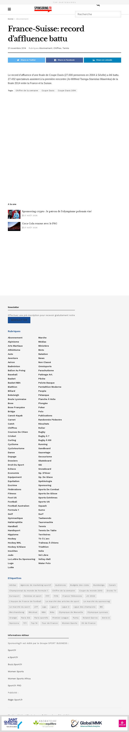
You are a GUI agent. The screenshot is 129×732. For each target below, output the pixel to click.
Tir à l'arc (43, 538)
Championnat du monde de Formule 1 (28, 591)
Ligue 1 (54, 607)
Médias (42, 341)
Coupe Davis (48, 90)
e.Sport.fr (13, 657)
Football (12, 501)
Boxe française (16, 407)
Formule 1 (13, 510)
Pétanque (43, 395)
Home (10, 19)
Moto (41, 350)
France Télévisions (72, 596)
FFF (48, 596)
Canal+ (112, 585)
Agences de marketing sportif (36, 585)
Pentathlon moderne (49, 387)
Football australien (18, 506)
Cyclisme (13, 444)
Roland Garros (90, 618)
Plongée (43, 403)
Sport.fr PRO (14, 685)
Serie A (106, 618)
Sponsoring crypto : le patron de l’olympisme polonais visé (57, 211)
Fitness (12, 493)
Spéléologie (45, 481)
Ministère (43, 346)
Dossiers (13, 460)
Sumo (41, 510)
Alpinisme (13, 341)
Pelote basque (46, 382)
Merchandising (16, 612)
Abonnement (22, 19)
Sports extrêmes (47, 497)
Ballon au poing (16, 370)
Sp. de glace (45, 477)
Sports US (44, 501)
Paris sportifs (41, 618)
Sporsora (14, 623)
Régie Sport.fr (15, 699)
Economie (13, 473)
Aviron (11, 362)
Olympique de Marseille (71, 612)
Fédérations (14, 489)
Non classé (44, 362)
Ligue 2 (65, 607)
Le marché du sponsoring (97, 601)
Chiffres (57, 48)
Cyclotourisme (16, 448)
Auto (10, 354)
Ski (40, 464)
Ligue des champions (84, 607)
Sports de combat (48, 489)
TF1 (25, 623)
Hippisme (13, 534)
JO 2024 (90, 596)
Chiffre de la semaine (27, 90)
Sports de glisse (47, 493)
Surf (40, 514)
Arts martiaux (15, 346)
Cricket (12, 436)
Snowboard (44, 469)
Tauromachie (45, 522)
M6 (101, 607)
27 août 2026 (30, 215)
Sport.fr (12, 650)
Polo (40, 411)
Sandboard (44, 448)
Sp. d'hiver (44, 473)
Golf (10, 514)
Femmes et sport (32, 596)
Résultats (43, 423)
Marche (42, 337)
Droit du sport (16, 464)
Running (43, 444)
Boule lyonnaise (17, 399)
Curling (12, 440)
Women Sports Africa (19, 678)
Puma (76, 618)
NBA (44, 612)
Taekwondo (44, 518)
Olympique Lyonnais (97, 612)
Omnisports (45, 366)
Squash (42, 506)
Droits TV (111, 591)
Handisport (14, 530)
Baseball (12, 374)
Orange (13, 618)
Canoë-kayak (15, 415)
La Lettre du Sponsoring (21, 559)
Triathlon (43, 547)
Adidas (12, 585)
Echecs (12, 469)
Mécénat (33, 612)
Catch (11, 423)
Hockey (12, 538)
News (41, 358)
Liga (44, 607)
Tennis (65, 48)
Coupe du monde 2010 (90, 591)
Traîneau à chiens (48, 542)
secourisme (45, 456)
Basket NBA (14, 382)
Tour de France (50, 623)
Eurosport (14, 596)
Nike (52, 612)
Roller (41, 428)
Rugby (41, 432)
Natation (43, 354)
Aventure (13, 358)
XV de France (88, 623)
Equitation (13, 481)
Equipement (15, 477)
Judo (10, 555)
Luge (11, 563)
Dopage (12, 456)
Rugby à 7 (43, 436)
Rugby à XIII (44, 440)
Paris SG (25, 618)
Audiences (60, 585)
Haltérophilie (15, 522)
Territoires (44, 534)
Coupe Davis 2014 (67, 90)
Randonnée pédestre (50, 419)
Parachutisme (46, 370)
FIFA (56, 596)
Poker (41, 407)
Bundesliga (98, 585)
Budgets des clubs (79, 585)
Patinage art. (45, 374)
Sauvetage (44, 452)
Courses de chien (18, 432)
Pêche (41, 378)
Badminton (14, 366)
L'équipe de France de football (25, 601)
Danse (11, 452)
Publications (45, 415)
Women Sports (69, 623)
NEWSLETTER (19, 320)
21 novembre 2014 (17, 48)
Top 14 (34, 623)
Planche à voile (47, 399)
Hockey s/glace (17, 547)
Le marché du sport (19, 607)
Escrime (12, 485)
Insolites (13, 551)
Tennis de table (47, 530)
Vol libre (43, 555)
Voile (41, 551)
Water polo (44, 563)
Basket (11, 378)
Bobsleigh (13, 395)
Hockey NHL (14, 542)
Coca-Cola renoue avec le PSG (39, 223)
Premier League (61, 618)
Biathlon (12, 387)
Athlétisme (14, 350)
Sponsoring (44, 485)
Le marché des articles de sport (62, 601)
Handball (13, 526)
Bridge (11, 411)
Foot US (12, 497)
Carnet (11, 419)
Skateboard (44, 460)
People (42, 391)
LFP (36, 607)
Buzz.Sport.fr (15, 664)
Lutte (11, 567)
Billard (11, 391)
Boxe (10, 403)
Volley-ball (44, 559)
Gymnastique (15, 518)
